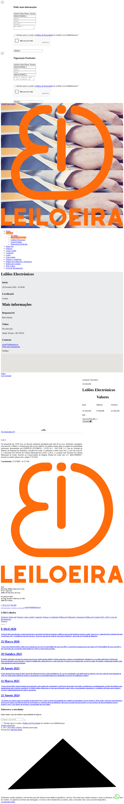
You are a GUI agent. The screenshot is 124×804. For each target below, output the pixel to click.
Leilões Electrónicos (18, 238)
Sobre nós (12, 227)
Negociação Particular (19, 244)
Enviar (17, 51)
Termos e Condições (13, 259)
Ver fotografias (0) (8, 432)
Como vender (27, 227)
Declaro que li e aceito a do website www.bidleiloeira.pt (34, 723)
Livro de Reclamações (14, 268)
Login (3, 104)
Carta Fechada (16, 242)
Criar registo (11, 104)
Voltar (3, 374)
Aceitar (4, 802)
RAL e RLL (10, 266)
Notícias (19, 227)
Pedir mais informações (11, 347)
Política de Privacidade (44, 35)
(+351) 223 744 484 (12, 606)
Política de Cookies (13, 264)
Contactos (36, 227)
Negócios (4, 227)
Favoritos (86, 421)
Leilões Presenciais (18, 240)
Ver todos (14, 235)
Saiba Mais (11, 802)
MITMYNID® (16, 730)
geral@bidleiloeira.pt (10, 344)
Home (8, 231)
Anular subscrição (8, 725)
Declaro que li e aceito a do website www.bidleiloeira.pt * (47, 35)
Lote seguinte (6, 376)
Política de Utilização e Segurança (19, 262)
